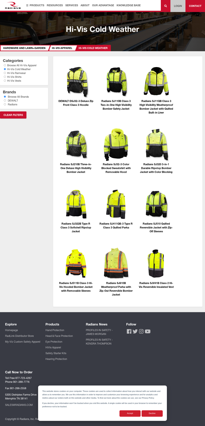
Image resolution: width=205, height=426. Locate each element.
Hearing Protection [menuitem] (56, 358)
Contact (195, 5)
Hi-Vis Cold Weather (19, 69)
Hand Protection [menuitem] (54, 330)
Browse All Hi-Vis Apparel (22, 65)
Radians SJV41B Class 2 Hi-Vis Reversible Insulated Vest (156, 284)
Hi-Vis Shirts (14, 76)
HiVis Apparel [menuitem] (53, 347)
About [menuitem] (85, 5)
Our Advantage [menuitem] (103, 5)
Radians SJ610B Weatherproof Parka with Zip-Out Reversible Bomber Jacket (116, 288)
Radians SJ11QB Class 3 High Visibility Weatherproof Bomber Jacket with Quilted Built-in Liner (156, 106)
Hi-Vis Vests (14, 80)
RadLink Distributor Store (19, 335)
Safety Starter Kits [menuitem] (55, 353)
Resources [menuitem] (55, 5)
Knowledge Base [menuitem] (129, 5)
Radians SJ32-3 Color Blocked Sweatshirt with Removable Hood (116, 168)
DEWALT (12, 100)
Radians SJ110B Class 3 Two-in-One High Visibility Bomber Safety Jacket (116, 104)
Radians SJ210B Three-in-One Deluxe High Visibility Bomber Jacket (76, 168)
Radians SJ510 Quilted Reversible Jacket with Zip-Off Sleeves (156, 227)
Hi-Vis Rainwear (16, 72)
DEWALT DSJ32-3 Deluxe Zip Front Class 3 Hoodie (75, 102)
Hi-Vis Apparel (62, 47)
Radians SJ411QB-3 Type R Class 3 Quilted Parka (116, 225)
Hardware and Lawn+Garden (24, 47)
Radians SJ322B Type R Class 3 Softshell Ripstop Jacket (76, 227)
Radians (12, 104)
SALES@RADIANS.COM (19, 404)
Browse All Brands (18, 96)
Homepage (11, 330)
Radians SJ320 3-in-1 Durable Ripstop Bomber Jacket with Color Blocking (156, 168)
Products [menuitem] (37, 5)
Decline (152, 413)
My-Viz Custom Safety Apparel (22, 341)
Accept (130, 413)
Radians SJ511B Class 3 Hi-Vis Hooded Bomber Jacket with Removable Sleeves (76, 286)
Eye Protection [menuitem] (53, 341)
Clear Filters (13, 114)
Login (178, 5)
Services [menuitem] (71, 5)
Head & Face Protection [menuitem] (59, 335)
